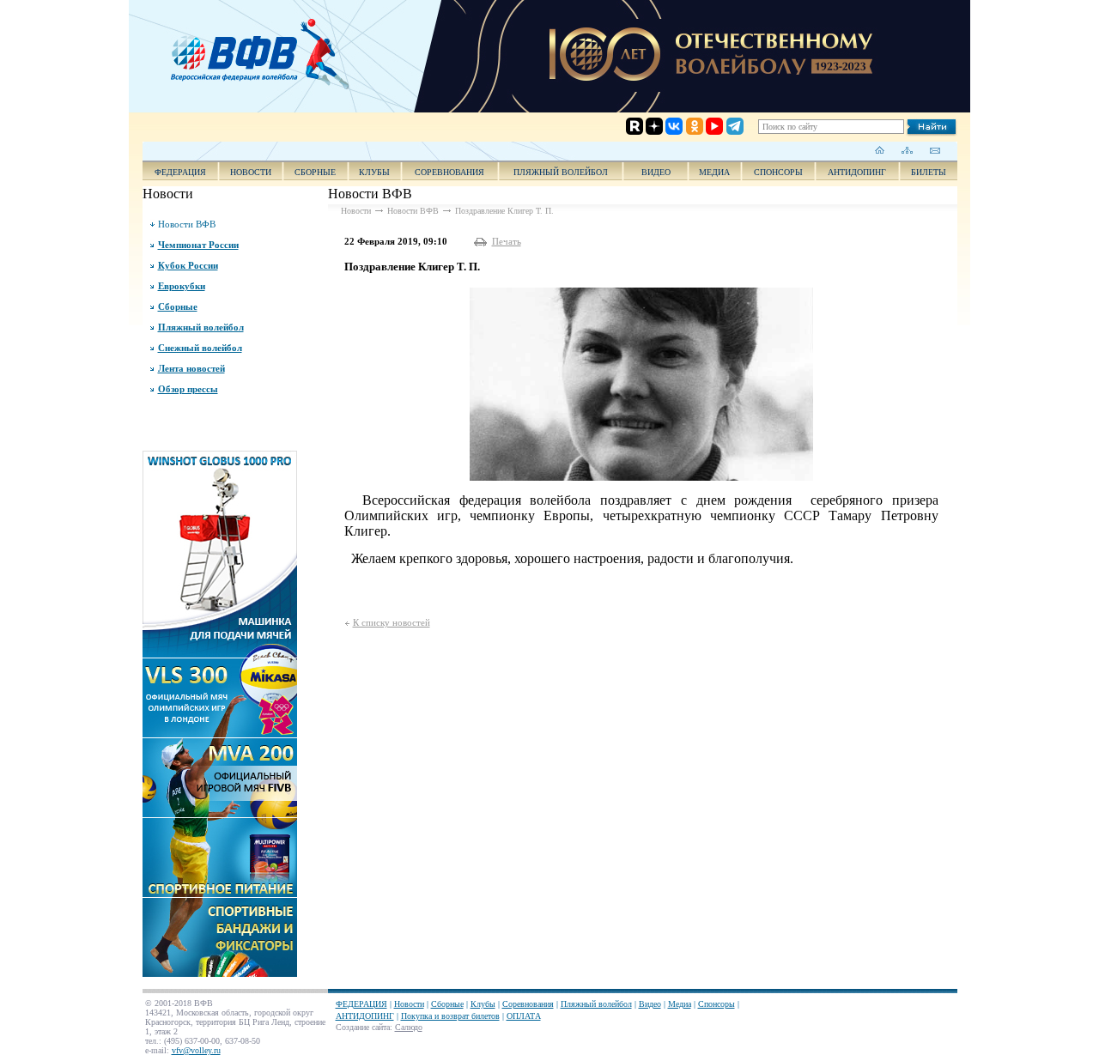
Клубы (374, 172)
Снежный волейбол (200, 348)
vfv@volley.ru (196, 1050)
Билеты (928, 172)
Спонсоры (778, 172)
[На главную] (879, 150)
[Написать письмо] (934, 150)
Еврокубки (181, 286)
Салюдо (408, 1027)
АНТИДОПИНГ (857, 172)
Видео (650, 1004)
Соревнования (449, 172)
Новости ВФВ (187, 224)
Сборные (315, 172)
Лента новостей (191, 368)
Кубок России (188, 265)
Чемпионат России (198, 244)
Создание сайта (363, 1027)
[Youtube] (699, 58)
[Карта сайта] (907, 150)
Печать (506, 241)
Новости (250, 172)
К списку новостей (391, 622)
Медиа (714, 172)
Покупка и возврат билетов (450, 1016)
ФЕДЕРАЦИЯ (180, 172)
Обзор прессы (188, 389)
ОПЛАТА (524, 1016)
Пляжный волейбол (560, 172)
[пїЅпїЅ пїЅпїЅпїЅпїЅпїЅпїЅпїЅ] (265, 51)
